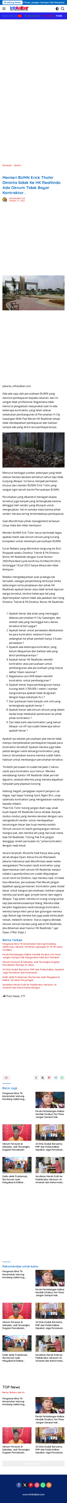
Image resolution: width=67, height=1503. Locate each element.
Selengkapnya (32, 1463)
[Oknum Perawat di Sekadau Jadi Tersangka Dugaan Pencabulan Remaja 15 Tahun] (17, 1132)
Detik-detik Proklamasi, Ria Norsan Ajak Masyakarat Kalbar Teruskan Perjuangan (31, 979)
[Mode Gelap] (57, 8)
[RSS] (49, 1485)
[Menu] (4, 8)
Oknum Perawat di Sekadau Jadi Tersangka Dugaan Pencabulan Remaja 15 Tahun (31, 963)
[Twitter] (24, 1485)
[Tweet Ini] (42, 1077)
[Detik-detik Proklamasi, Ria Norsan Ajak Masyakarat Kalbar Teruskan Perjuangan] (17, 1165)
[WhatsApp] (43, 1485)
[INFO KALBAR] (19, 8)
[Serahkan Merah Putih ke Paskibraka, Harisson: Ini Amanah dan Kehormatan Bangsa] (50, 1165)
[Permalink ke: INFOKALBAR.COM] (5, 199)
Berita (5, 172)
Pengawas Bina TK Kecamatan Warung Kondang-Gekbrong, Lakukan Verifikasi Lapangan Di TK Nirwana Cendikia (32, 946)
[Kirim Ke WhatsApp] (62, 1077)
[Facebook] (18, 1485)
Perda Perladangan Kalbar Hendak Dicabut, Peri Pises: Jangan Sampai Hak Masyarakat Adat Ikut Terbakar (31, 956)
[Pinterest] (31, 1485)
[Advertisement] (33, 54)
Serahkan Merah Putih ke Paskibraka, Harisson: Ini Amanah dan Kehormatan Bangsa (29, 986)
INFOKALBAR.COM (17, 198)
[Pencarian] (63, 8)
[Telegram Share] (55, 1077)
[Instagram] (37, 1485)
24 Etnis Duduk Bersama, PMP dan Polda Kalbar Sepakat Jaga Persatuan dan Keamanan (33, 971)
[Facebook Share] (36, 1077)
